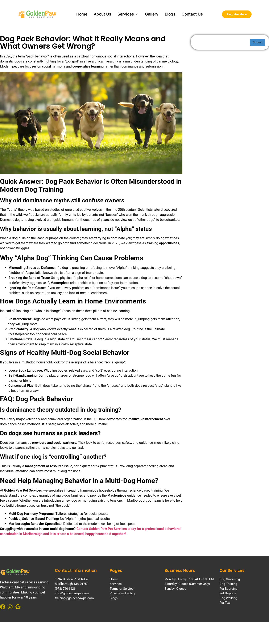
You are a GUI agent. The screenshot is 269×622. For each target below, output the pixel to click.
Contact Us (192, 14)
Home (81, 14)
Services (125, 14)
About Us (102, 14)
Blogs (170, 14)
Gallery (151, 14)
